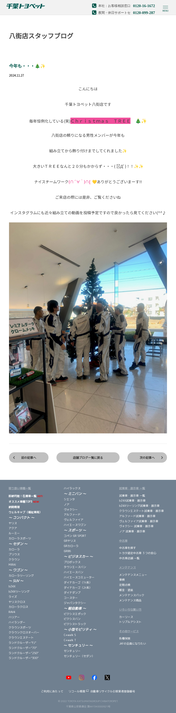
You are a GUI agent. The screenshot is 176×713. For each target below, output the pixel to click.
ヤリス (13, 523)
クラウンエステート (21, 637)
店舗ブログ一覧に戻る (88, 457)
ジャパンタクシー (75, 603)
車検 (122, 580)
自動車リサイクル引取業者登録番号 (112, 691)
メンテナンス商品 (130, 600)
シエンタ (69, 499)
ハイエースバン (73, 572)
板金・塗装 (126, 590)
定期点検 (124, 585)
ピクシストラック (75, 624)
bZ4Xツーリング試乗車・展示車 (139, 506)
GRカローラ (71, 546)
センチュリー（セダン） (79, 656)
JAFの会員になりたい (132, 643)
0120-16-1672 (144, 5)
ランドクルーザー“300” (24, 658)
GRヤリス (70, 541)
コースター (71, 598)
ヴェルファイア (73, 520)
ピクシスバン (72, 619)
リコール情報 (76, 691)
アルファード (72, 514)
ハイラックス (72, 488)
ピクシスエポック (75, 614)
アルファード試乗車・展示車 (137, 516)
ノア (66, 504)
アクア (13, 528)
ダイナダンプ (72, 592)
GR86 (67, 551)
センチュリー (74, 651)
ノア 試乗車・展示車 (132, 531)
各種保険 (124, 638)
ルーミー (14, 533)
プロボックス (72, 562)
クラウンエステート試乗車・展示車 (141, 511)
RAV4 (12, 612)
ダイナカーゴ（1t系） (78, 582)
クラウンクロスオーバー (24, 632)
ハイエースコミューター (79, 577)
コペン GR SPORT (75, 536)
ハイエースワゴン (75, 525)
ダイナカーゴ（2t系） (78, 588)
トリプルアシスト (130, 622)
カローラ (15, 549)
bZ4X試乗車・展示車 (132, 500)
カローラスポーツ (20, 538)
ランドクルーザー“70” (23, 648)
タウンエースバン (75, 567)
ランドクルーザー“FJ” (22, 643)
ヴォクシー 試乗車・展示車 (136, 526)
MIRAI (12, 565)
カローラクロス (18, 607)
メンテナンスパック (131, 595)
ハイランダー (17, 622)
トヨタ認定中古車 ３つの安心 (137, 553)
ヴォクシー (71, 509)
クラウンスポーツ (20, 627)
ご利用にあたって (52, 691)
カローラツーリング (21, 575)
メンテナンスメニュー (133, 575)
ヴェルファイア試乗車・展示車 (139, 521)
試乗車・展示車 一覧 (132, 495)
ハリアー (14, 617)
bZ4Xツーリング (19, 591)
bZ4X (12, 586)
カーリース (126, 617)
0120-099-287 (144, 12)
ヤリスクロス (17, 602)
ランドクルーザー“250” (24, 653)
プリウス (14, 554)
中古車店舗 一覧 (129, 558)
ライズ (13, 597)
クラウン (14, 559)
